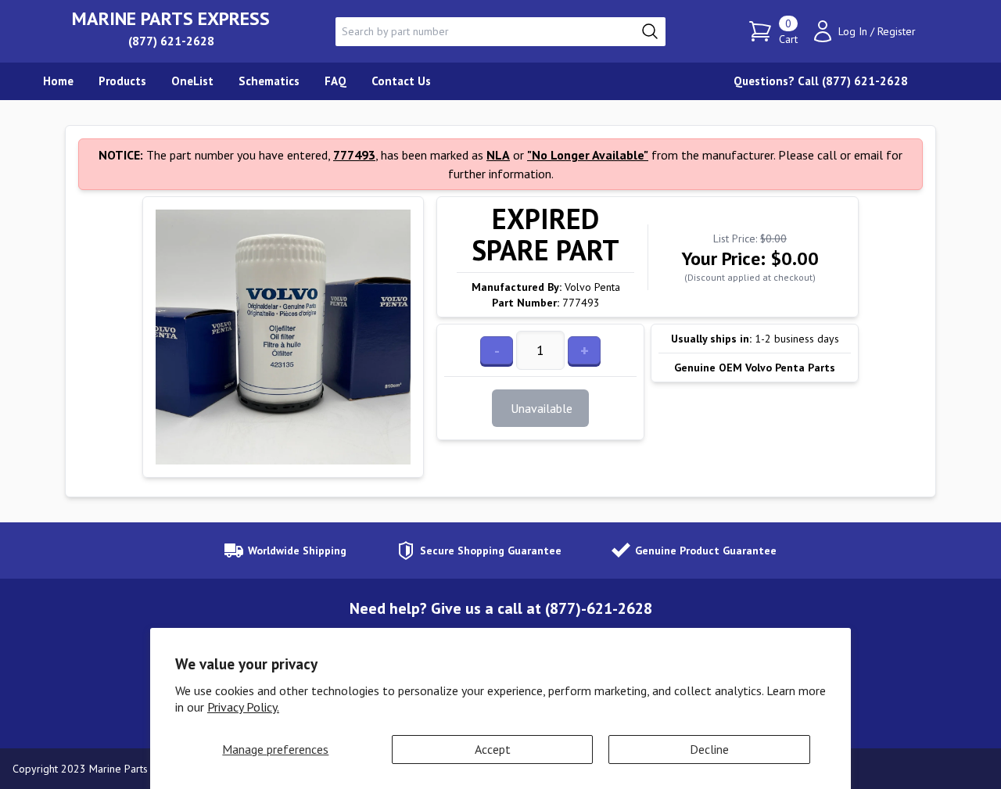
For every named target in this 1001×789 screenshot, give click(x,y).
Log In (852, 31)
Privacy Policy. (243, 707)
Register (896, 31)
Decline (709, 749)
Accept (493, 749)
